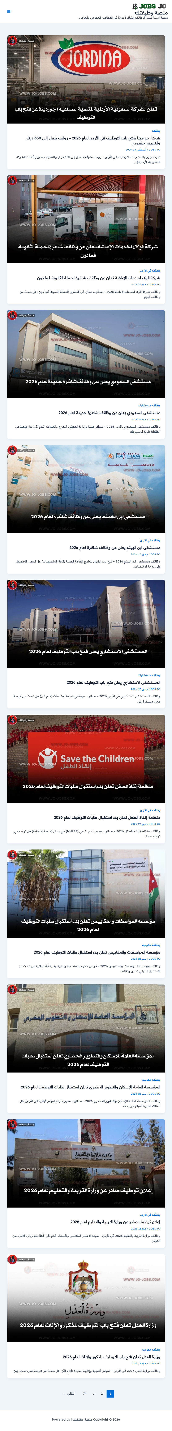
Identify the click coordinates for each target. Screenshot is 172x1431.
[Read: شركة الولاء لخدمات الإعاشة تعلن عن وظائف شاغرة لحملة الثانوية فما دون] (86, 219)
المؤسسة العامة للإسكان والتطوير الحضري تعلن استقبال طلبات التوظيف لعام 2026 (90, 1087)
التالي (69, 1393)
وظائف (156, 130)
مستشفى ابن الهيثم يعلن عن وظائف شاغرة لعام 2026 (114, 547)
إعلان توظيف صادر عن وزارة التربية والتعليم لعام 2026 (115, 1221)
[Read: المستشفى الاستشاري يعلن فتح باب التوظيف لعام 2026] (86, 623)
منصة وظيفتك (151, 12)
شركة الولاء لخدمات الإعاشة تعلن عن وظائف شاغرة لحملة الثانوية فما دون (98, 277)
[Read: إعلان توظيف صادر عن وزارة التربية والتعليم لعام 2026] (86, 1163)
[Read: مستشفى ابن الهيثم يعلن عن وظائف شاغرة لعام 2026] (86, 489)
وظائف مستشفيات (149, 405)
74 (85, 1393)
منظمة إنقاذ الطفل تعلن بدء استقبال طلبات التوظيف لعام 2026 (107, 817)
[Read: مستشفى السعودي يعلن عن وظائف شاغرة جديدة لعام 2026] (86, 354)
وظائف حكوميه (151, 944)
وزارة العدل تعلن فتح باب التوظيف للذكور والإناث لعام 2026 (111, 1356)
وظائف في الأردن (150, 270)
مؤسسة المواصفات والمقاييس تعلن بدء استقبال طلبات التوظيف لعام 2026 (97, 952)
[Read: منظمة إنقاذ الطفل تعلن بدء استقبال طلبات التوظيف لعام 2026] (86, 758)
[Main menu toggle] (8, 11)
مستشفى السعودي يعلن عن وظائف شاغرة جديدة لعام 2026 (109, 412)
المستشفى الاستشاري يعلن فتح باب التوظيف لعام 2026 (113, 682)
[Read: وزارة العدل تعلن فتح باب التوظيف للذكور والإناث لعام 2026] (86, 1298)
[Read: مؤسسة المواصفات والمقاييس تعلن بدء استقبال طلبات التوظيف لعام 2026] (86, 893)
